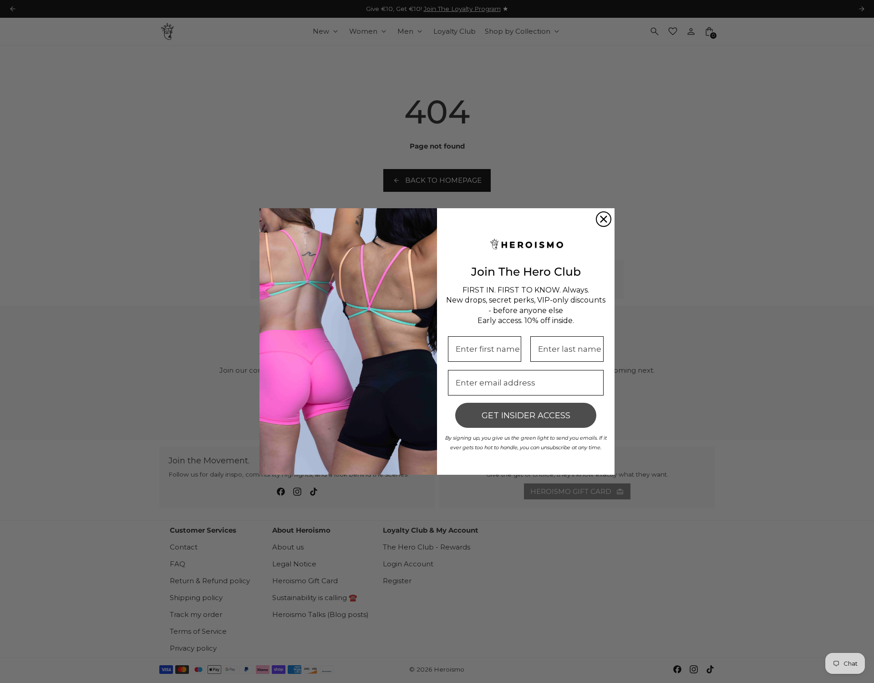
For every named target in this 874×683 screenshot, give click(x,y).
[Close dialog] (603, 219)
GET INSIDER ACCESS (526, 416)
